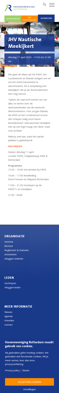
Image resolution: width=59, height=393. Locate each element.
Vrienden (9, 320)
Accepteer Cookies (29, 381)
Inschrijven (10, 283)
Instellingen (29, 389)
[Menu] (50, 5)
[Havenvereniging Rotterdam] (20, 7)
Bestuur (8, 245)
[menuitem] (43, 5)
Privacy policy (12, 370)
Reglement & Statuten (16, 250)
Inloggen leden (12, 287)
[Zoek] (43, 5)
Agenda (8, 316)
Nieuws (8, 311)
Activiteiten (10, 254)
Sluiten (25, 370)
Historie (8, 241)
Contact (8, 324)
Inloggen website (13, 258)
